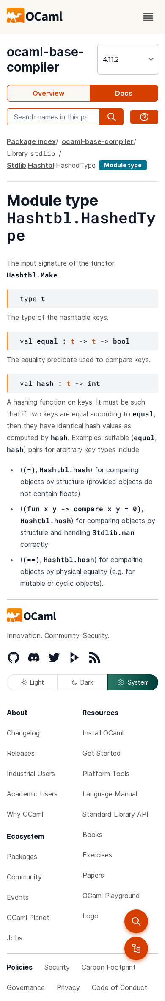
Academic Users (32, 794)
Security (57, 967)
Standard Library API (115, 814)
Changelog (23, 733)
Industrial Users (31, 773)
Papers (93, 875)
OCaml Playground (111, 895)
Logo (90, 916)
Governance (26, 987)
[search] (136, 921)
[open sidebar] (136, 948)
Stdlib (16, 165)
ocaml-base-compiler (45, 59)
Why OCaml (25, 814)
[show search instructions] (144, 117)
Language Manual (109, 794)
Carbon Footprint (109, 967)
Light (37, 682)
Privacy (68, 987)
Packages (22, 856)
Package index (31, 141)
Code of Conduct (119, 987)
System (138, 682)
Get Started (101, 753)
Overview (48, 93)
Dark (86, 682)
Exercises (97, 855)
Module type (123, 165)
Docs (123, 93)
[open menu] (148, 17)
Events (18, 897)
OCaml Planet (28, 917)
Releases (21, 753)
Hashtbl (41, 165)
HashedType (76, 165)
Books (92, 834)
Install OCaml (103, 733)
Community (24, 877)
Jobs (14, 938)
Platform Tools (105, 773)
